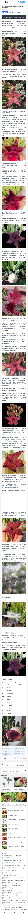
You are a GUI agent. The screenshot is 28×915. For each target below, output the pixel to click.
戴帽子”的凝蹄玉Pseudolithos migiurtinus (21, 790)
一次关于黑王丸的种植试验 (10, 870)
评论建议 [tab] (18, 12)
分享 (15, 758)
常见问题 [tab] (12, 12)
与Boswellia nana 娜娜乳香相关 (11, 875)
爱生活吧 (13, 907)
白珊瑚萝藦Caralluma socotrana (14, 833)
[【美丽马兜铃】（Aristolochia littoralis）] (7, 797)
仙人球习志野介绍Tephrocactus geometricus (15, 898)
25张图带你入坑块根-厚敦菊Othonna (12, 885)
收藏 (19, 758)
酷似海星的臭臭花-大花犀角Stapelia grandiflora (17, 838)
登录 (23, 1)
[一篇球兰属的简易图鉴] (20, 797)
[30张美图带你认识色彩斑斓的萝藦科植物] (4, 812)
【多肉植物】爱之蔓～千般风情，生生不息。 (6, 790)
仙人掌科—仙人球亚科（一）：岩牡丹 (12, 863)
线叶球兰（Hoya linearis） (13, 828)
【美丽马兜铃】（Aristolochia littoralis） (7, 804)
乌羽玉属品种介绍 (8, 890)
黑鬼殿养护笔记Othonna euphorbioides (13, 893)
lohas (5, 758)
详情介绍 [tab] (5, 12)
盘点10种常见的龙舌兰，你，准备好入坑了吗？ (15, 865)
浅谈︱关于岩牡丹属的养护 (10, 895)
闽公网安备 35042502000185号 (20, 909)
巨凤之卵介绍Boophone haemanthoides (14, 888)
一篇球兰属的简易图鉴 (19, 804)
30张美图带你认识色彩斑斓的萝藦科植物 (16, 810)
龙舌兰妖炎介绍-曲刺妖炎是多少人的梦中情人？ (15, 873)
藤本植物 (20, 802)
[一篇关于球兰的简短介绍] (4, 825)
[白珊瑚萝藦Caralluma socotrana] (4, 834)
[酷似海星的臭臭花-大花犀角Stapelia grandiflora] (4, 838)
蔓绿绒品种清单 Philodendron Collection (13, 860)
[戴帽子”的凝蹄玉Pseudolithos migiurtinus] (20, 782)
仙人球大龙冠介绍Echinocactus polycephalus (15, 900)
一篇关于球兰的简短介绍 (13, 824)
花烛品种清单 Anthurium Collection (12, 855)
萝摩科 (4, 9)
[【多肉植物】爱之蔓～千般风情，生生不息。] (7, 782)
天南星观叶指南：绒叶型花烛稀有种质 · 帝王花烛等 (16, 903)
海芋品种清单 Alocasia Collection (11, 858)
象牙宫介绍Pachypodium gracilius (12, 883)
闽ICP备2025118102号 (6, 909)
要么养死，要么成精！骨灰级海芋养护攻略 (14, 878)
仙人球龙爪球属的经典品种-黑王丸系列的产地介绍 (15, 880)
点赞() (24, 758)
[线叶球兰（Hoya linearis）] (4, 829)
